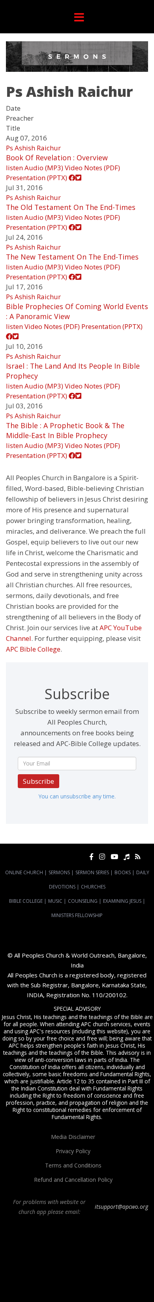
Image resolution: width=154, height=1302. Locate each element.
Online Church (24, 872)
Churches (93, 886)
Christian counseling (95, 1283)
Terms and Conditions (73, 1165)
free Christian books (106, 1269)
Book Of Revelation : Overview (57, 157)
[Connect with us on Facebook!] (91, 856)
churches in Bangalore (113, 1255)
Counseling (83, 901)
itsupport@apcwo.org (121, 1206)
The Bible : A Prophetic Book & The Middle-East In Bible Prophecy (65, 430)
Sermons (59, 872)
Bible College (26, 901)
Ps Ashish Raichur (33, 147)
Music (55, 901)
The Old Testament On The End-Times (70, 207)
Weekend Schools (51, 1283)
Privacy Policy (73, 1151)
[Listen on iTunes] (127, 856)
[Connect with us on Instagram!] (102, 856)
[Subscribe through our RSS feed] (137, 856)
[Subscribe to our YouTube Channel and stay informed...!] (114, 856)
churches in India (25, 1262)
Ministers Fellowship (77, 915)
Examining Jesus (122, 901)
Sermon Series (92, 872)
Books (123, 872)
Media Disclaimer (73, 1136)
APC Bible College (33, 649)
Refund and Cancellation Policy (73, 1179)
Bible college (56, 1276)
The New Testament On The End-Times (72, 257)
